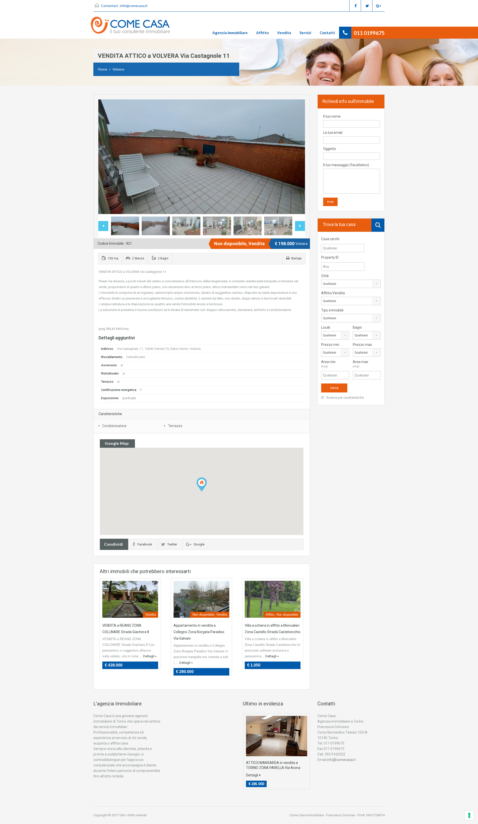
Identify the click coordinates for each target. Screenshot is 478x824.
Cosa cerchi (330, 239)
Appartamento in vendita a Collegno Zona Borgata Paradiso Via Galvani (199, 631)
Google (199, 544)
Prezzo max (362, 345)
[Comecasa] (132, 28)
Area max (360, 364)
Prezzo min (330, 345)
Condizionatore (114, 426)
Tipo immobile (332, 310)
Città (325, 276)
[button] (201, 484)
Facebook (144, 544)
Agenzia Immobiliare (230, 32)
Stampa (296, 258)
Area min (328, 364)
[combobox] (351, 284)
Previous (107, 157)
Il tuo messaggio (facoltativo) (346, 165)
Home (102, 69)
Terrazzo (175, 426)
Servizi (305, 32)
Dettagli (148, 656)
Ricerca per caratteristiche (345, 397)
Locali (325, 327)
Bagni (357, 327)
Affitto (262, 32)
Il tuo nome (332, 116)
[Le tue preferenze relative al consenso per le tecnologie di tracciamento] (469, 815)
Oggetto (329, 149)
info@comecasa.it (134, 5)
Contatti (327, 32)
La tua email (332, 133)
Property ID (330, 257)
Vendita (284, 32)
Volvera (118, 69)
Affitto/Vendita (333, 293)
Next (296, 157)
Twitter (172, 544)
